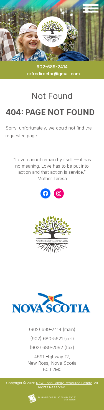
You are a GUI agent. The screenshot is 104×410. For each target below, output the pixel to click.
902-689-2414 (52, 66)
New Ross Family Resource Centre (64, 383)
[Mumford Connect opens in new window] (52, 402)
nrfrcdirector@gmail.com (53, 73)
